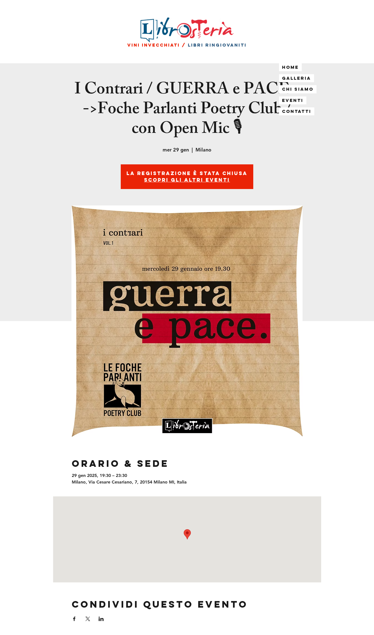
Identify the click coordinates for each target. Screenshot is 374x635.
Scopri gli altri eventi (187, 180)
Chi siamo (297, 89)
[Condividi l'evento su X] (87, 619)
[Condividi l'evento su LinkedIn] (101, 619)
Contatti (296, 111)
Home (290, 67)
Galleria (296, 78)
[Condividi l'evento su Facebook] (74, 619)
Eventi (292, 100)
